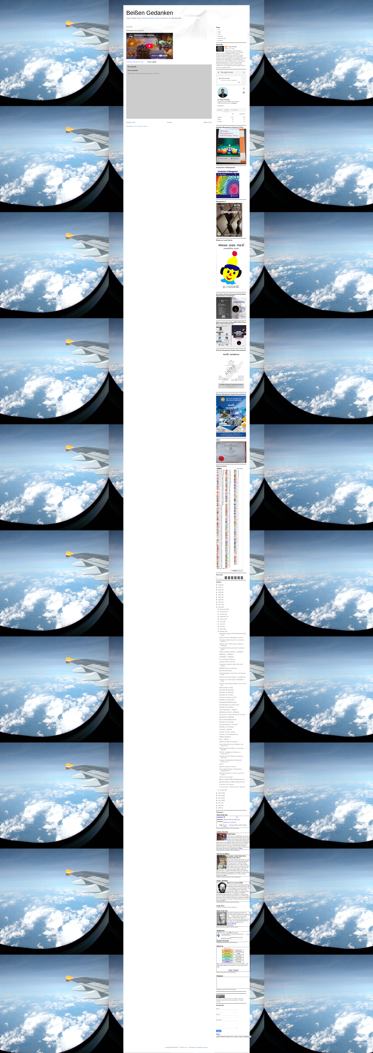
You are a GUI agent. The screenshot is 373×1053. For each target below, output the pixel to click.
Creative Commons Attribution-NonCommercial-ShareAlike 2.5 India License (230, 1000)
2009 (219, 808)
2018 (219, 602)
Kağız (219, 32)
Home (169, 122)
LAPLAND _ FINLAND (225, 729)
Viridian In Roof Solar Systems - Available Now (232, 677)
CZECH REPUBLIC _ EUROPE (228, 709)
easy (228, 932)
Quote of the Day (220, 927)
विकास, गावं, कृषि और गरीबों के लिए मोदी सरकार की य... (232, 779)
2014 (219, 795)
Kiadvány (220, 36)
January (222, 790)
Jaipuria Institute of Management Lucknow (231, 637)
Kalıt (219, 34)
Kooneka (220, 40)
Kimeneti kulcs (222, 38)
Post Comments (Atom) (140, 126)
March (222, 629)
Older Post (207, 122)
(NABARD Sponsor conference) (228, 668)
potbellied (233, 822)
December (223, 609)
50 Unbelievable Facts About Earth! (229, 705)
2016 (219, 607)
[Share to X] (152, 62)
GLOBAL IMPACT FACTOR (227, 662)
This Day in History (221, 877)
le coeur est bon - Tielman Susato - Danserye (232, 787)
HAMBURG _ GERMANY (226, 654)
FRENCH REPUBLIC (225, 737)
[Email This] (148, 62)
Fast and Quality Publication (227, 659)
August (222, 619)
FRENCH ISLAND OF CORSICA (228, 741)
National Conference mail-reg (227, 766)
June (221, 624)
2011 (219, 803)
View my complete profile (223, 67)
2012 (219, 800)
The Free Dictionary (234, 828)
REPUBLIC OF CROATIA (226, 707)
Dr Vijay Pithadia (232, 46)
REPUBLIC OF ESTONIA (226, 727)
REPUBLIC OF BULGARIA (226, 700)
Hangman (219, 989)
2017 (219, 604)
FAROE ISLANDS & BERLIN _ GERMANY (231, 652)
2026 (219, 585)
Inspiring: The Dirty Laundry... (227, 732)
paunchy (220, 817)
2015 (219, 793)
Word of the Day (220, 828)
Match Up (219, 972)
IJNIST (221, 764)
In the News (219, 907)
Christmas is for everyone (226, 784)
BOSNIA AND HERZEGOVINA (228, 702)
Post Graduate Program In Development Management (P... (230, 769)
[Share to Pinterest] (155, 62)
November (223, 611)
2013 (219, 798)
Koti (219, 30)
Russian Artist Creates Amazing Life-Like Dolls (232, 714)
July (221, 621)
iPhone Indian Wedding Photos (228, 719)
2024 (219, 590)
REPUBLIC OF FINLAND (226, 722)
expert (236, 932)
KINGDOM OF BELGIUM (226, 690)
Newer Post (130, 122)
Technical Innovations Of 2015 (227, 697)
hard (232, 932)
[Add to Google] (249, 932)
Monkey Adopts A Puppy (226, 687)
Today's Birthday (220, 902)
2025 (219, 587)
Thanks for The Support (226, 777)
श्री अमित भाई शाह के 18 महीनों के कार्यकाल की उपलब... (232, 782)
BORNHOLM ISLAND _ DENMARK (229, 712)
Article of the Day (221, 850)
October (222, 614)
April (221, 626)
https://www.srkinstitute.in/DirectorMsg (151, 18)
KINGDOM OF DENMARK (226, 717)
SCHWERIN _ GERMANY (226, 657)
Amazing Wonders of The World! (228, 724)
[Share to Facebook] (154, 62)
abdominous (226, 822)
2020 (219, 599)
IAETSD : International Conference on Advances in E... (230, 752)
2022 (219, 594)
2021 (219, 597)
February (222, 631)
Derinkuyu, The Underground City (228, 734)
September (223, 616)
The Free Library (234, 927)
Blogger (205, 1047)
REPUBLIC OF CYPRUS (226, 695)
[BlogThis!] (150, 62)
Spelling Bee (219, 942)
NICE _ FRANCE (224, 739)
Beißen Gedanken (149, 13)
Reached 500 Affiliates (225, 670)
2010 (219, 805)
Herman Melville (231, 923)
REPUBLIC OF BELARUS (226, 692)
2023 (219, 592)
